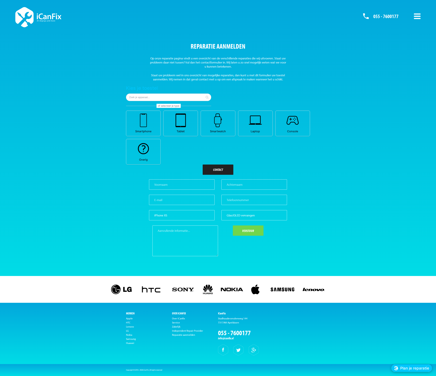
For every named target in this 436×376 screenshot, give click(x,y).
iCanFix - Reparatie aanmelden (38, 17)
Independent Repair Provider (187, 330)
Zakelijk (176, 326)
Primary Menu (417, 16)
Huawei (130, 343)
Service (176, 322)
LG (127, 330)
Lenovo (130, 326)
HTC (128, 322)
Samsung (131, 338)
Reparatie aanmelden (183, 334)
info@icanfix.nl (226, 338)
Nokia (129, 334)
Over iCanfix (178, 318)
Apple (129, 318)
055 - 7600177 (386, 16)
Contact (218, 169)
